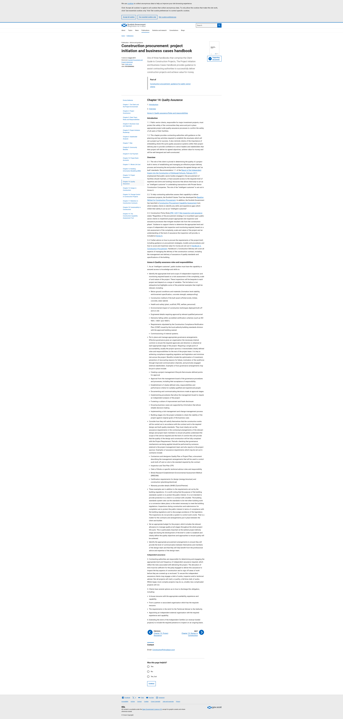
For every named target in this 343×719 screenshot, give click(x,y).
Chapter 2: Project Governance (128, 112)
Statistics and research (159, 30)
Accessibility (124, 701)
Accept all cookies (129, 17)
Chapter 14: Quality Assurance (129, 183)
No (152, 671)
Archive (133, 701)
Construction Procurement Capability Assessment (178, 203)
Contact (139, 701)
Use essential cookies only (147, 17)
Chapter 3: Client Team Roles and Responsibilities (131, 118)
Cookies (146, 701)
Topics (130, 30)
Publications (145, 30)
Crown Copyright (155, 701)
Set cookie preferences (167, 17)
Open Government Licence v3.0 (152, 709)
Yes (152, 666)
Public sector (128, 64)
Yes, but (154, 676)
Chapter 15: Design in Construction (129, 189)
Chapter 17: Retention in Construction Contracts (130, 202)
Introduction (153, 105)
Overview (152, 109)
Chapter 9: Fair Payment (130, 154)
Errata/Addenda (128, 100)
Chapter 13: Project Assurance (129, 176)
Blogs (183, 30)
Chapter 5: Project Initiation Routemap (131, 131)
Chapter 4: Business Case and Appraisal (131, 125)
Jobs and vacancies (168, 701)
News (137, 30)
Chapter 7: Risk (127, 143)
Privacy (178, 701)
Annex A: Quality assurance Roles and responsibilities (167, 113)
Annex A (159, 236)
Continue (151, 683)
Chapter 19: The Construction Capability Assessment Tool (130, 216)
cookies (130, 3)
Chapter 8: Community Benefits (130, 148)
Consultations (173, 30)
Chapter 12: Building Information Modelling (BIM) (132, 170)
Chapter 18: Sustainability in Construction (132, 208)
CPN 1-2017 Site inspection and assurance (186, 213)
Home (123, 35)
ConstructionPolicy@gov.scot (163, 650)
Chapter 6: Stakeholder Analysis (130, 138)
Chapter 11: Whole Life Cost (131, 164)
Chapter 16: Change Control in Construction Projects (131, 195)
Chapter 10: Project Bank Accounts (130, 159)
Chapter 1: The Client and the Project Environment (131, 106)
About (123, 30)
